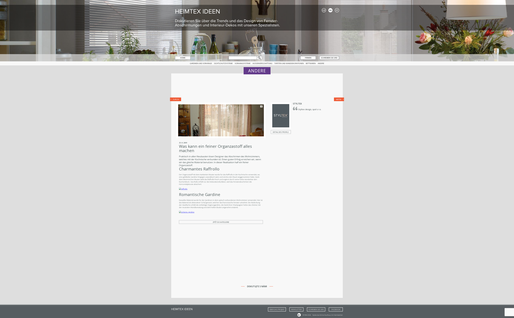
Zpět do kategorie (221, 222)
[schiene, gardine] (186, 212)
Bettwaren (311, 63)
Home (182, 58)
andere (321, 63)
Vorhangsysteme (242, 63)
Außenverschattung (262, 63)
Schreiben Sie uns (329, 58)
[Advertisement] (257, 87)
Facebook (261, 106)
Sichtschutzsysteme (223, 63)
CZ (324, 10)
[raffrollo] (183, 189)
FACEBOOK (335, 309)
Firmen (308, 58)
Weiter (338, 99)
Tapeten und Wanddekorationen (289, 63)
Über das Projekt (277, 309)
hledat (259, 58)
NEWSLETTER (296, 309)
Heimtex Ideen (197, 11)
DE (330, 10)
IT (337, 10)
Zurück (176, 99)
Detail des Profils (281, 132)
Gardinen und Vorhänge (201, 63)
